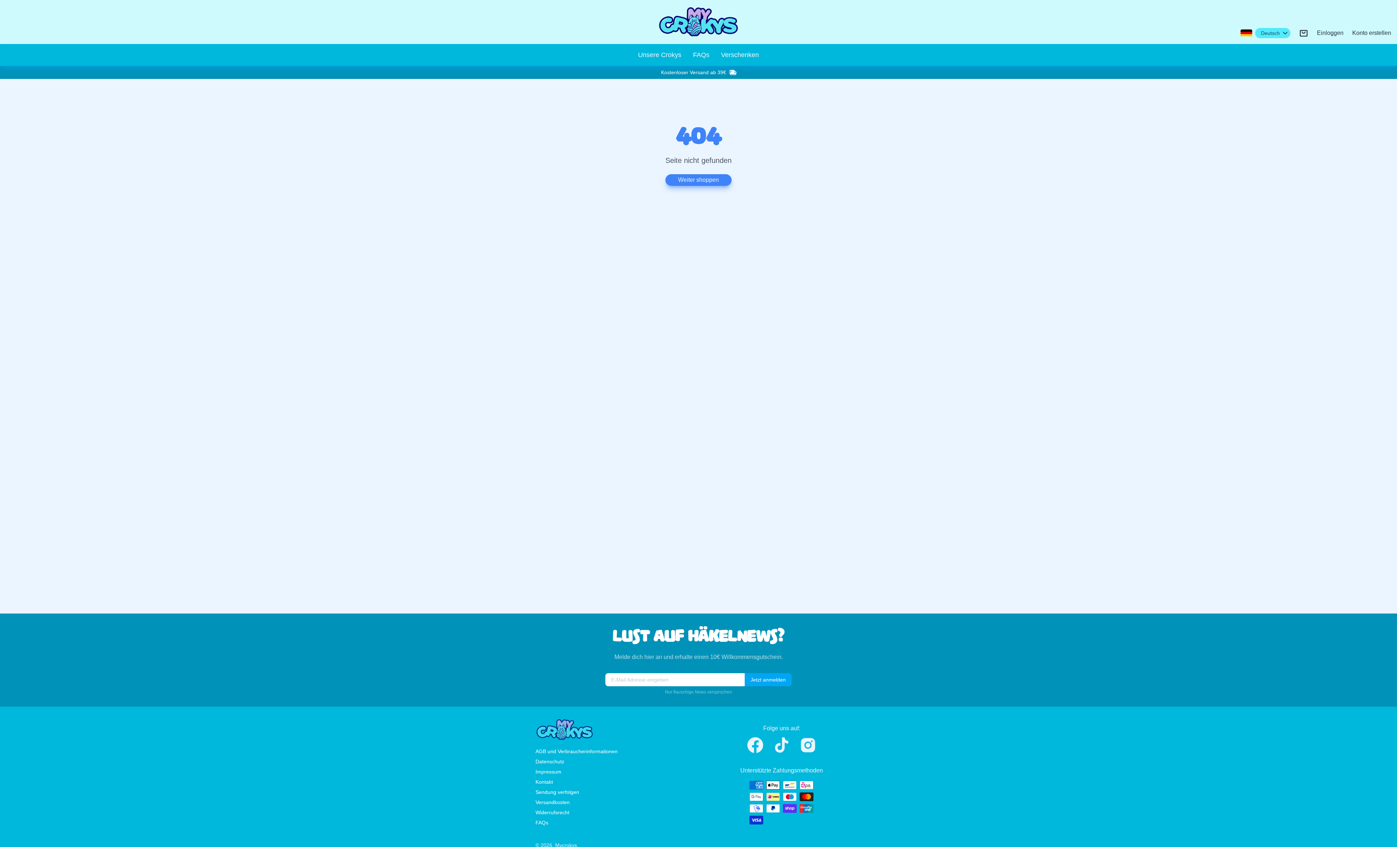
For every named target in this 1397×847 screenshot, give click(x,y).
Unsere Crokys (659, 55)
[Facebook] (755, 745)
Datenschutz (550, 761)
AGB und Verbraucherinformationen (577, 751)
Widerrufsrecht (552, 812)
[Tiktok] (781, 745)
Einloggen (1330, 33)
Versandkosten (553, 802)
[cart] (1303, 33)
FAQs (701, 55)
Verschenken (740, 55)
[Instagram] (808, 745)
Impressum (548, 772)
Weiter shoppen (698, 180)
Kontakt (544, 782)
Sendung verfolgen (557, 792)
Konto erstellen (1371, 33)
